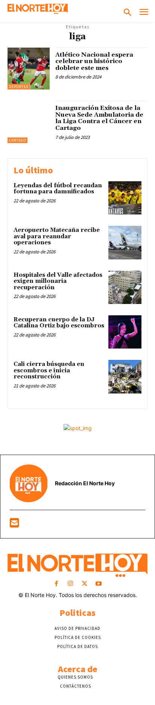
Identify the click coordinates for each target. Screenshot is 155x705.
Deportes (18, 86)
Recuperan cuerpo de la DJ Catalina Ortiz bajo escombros (59, 323)
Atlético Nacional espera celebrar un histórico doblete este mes (94, 61)
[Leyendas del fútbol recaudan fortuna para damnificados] (124, 197)
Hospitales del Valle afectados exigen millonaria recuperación (58, 281)
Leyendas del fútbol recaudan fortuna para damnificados (58, 189)
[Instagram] (70, 584)
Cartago (17, 140)
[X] (84, 584)
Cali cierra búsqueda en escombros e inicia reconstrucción (49, 370)
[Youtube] (98, 584)
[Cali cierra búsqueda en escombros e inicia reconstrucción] (124, 376)
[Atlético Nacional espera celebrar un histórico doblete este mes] (29, 69)
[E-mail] (14, 524)
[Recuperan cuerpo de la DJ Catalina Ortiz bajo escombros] (124, 332)
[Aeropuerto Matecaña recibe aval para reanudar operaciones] (124, 242)
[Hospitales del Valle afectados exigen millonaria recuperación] (124, 287)
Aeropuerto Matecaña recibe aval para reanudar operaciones (57, 236)
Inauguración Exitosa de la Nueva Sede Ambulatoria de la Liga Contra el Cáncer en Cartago (99, 118)
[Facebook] (57, 584)
